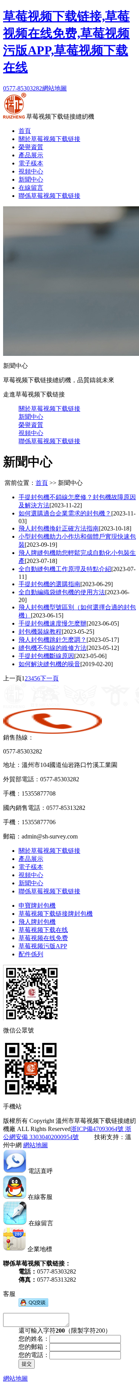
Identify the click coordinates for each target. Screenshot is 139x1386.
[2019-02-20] (96, 664)
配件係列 (31, 954)
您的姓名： (34, 1338)
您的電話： (34, 1355)
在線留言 (31, 187)
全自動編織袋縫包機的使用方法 (62, 592)
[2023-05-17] (102, 639)
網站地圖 (54, 88)
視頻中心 (31, 171)
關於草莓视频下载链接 (49, 139)
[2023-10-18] (115, 528)
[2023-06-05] (102, 623)
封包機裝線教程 (40, 631)
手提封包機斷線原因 (46, 656)
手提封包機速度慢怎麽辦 (52, 623)
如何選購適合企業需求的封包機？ (65, 513)
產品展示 (31, 155)
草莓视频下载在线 (43, 930)
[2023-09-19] (41, 544)
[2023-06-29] (96, 584)
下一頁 (49, 678)
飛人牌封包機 (37, 921)
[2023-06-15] (47, 615)
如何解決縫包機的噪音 (49, 664)
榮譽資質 (31, 147)
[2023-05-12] (102, 648)
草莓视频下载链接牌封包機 (56, 913)
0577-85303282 (22, 88)
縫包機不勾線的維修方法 (52, 648)
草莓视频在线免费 (43, 938)
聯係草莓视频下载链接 (49, 195)
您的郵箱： (34, 1346)
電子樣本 (31, 163)
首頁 (25, 131)
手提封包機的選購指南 (49, 584)
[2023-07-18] (41, 561)
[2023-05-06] (90, 656)
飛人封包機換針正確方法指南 (59, 528)
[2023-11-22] (65, 505)
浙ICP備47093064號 (97, 1129)
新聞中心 (31, 179)
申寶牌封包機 (37, 905)
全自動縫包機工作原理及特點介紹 (65, 569)
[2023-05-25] (78, 631)
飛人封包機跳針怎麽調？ (52, 639)
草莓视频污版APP (43, 946)
